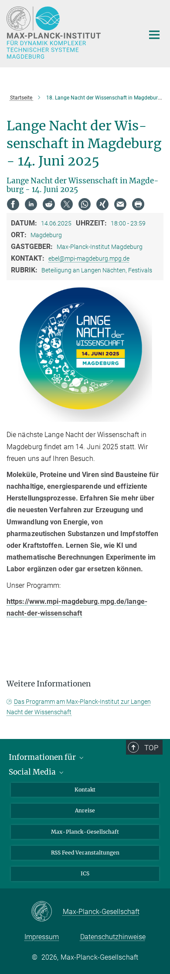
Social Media (33, 772)
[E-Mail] (120, 204)
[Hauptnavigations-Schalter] (154, 34)
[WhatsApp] (84, 204)
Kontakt (85, 789)
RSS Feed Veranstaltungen (85, 852)
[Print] (138, 204)
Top (151, 747)
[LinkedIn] (30, 204)
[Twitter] (66, 204)
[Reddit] (48, 204)
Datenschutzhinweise (113, 937)
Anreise (85, 810)
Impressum (41, 937)
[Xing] (102, 204)
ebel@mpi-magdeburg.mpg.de (88, 258)
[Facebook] (13, 204)
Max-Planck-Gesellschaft (85, 831)
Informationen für (43, 757)
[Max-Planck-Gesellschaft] (47, 911)
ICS (85, 873)
